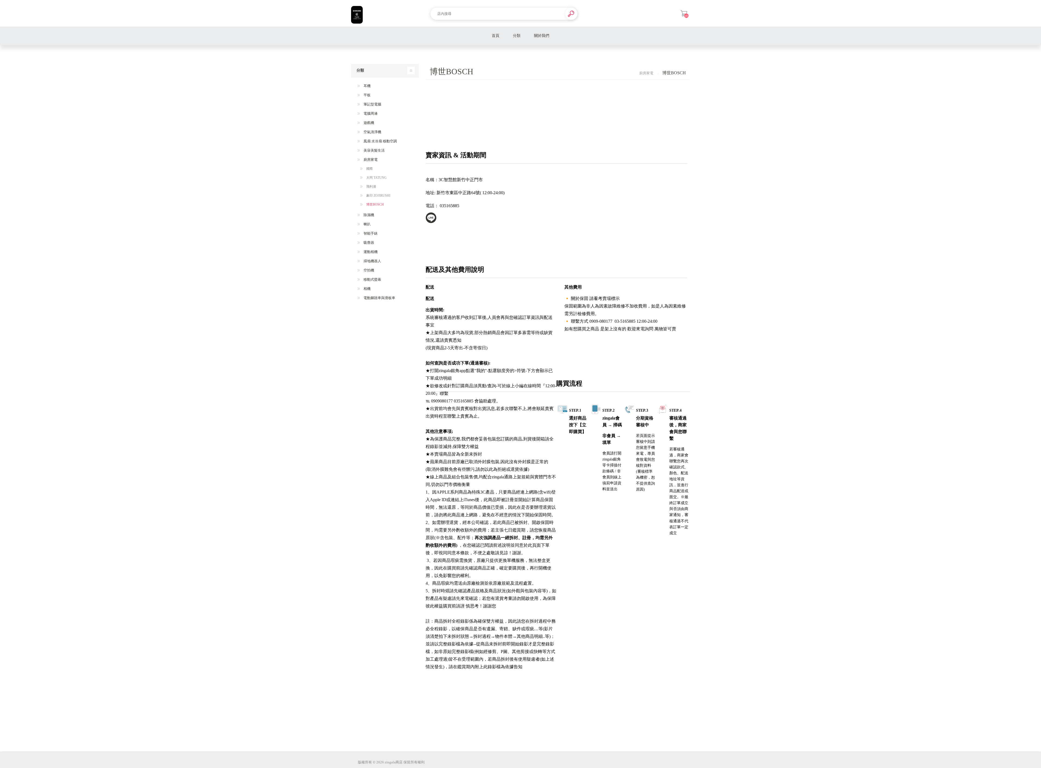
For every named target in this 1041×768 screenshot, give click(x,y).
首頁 (495, 36)
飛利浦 (370, 186)
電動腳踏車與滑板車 (379, 298)
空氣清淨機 (372, 132)
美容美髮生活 (374, 150)
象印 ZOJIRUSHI (377, 195)
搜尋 (571, 14)
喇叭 (367, 224)
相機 (367, 289)
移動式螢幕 (372, 279)
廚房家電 (370, 160)
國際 (369, 169)
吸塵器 (368, 243)
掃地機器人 (372, 261)
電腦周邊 (370, 113)
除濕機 (368, 215)
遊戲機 (368, 123)
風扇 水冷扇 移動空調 (380, 141)
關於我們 (541, 36)
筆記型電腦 (372, 104)
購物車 (684, 13)
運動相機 (370, 252)
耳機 (367, 86)
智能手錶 (370, 233)
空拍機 (368, 270)
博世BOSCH (374, 204)
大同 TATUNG (376, 178)
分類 (516, 36)
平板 (367, 95)
